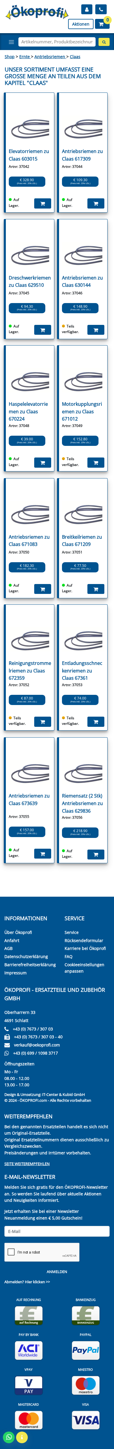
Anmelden (57, 1271)
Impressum (15, 973)
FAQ (68, 956)
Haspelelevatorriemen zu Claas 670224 (28, 411)
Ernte (25, 56)
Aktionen (80, 24)
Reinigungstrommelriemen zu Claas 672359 (30, 670)
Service (72, 932)
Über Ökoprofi (18, 932)
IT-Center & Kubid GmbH (63, 1094)
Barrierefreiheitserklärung (30, 964)
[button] (102, 24)
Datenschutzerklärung (26, 956)
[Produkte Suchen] (104, 42)
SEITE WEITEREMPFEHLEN (27, 1163)
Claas (75, 56)
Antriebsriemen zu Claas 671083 (29, 541)
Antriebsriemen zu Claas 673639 (29, 800)
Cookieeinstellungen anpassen (84, 968)
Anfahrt (11, 940)
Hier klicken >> (37, 1281)
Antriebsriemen (50, 56)
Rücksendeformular (84, 940)
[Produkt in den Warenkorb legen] (42, 203)
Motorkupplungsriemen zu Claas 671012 (82, 411)
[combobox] (57, 42)
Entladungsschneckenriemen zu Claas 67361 (82, 670)
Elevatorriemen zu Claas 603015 (29, 155)
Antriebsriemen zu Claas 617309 (82, 155)
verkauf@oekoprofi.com (37, 1045)
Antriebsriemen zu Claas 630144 (82, 282)
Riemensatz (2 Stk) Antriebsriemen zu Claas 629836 (82, 803)
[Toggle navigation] (11, 42)
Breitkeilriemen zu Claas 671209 (82, 541)
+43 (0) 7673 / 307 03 (33, 1029)
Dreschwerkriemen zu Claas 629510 (30, 282)
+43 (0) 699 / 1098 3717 (35, 1053)
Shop (10, 56)
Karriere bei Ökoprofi (85, 948)
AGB (8, 948)
